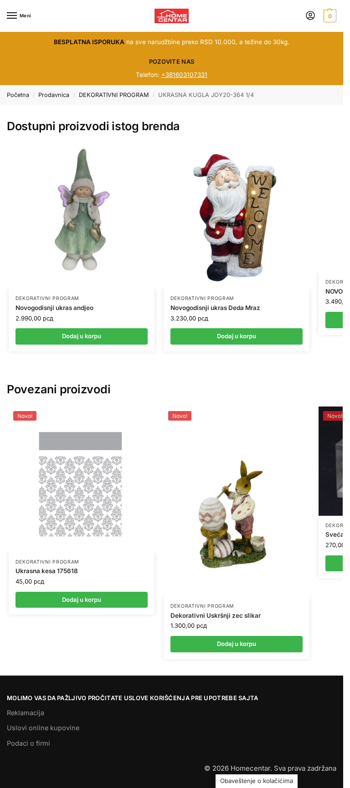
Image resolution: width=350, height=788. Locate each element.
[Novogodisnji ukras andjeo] (81, 216)
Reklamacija (25, 713)
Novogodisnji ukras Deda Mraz (215, 307)
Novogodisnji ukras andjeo (54, 307)
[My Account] (310, 16)
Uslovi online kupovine (43, 728)
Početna (18, 95)
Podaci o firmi (28, 743)
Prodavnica (53, 95)
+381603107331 (184, 74)
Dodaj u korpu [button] (81, 599)
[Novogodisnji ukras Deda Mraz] (236, 216)
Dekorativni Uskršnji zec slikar (215, 615)
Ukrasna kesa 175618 (46, 570)
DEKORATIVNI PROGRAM (114, 95)
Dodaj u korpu (81, 336)
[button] (328, 16)
